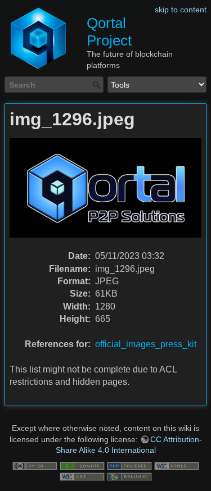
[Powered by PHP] (129, 465)
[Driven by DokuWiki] (129, 476)
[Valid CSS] (82, 476)
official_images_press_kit (145, 344)
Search (97, 85)
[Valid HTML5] (176, 465)
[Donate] (82, 465)
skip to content (180, 9)
